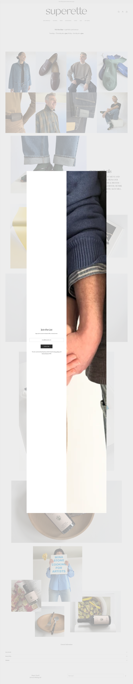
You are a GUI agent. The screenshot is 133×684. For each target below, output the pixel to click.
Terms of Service (45, 353)
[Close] (103, 174)
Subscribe (46, 346)
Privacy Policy (57, 351)
